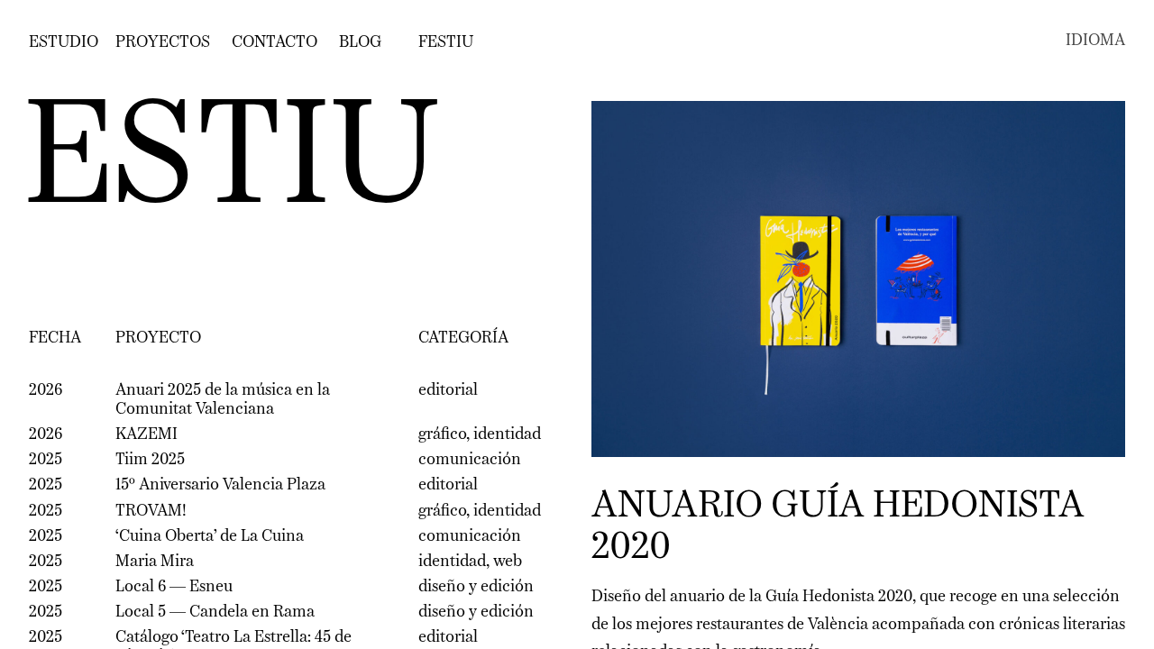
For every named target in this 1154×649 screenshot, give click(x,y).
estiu (231, 162)
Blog (360, 42)
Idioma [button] (1095, 40)
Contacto (274, 42)
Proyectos (162, 42)
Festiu (445, 42)
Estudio (63, 42)
